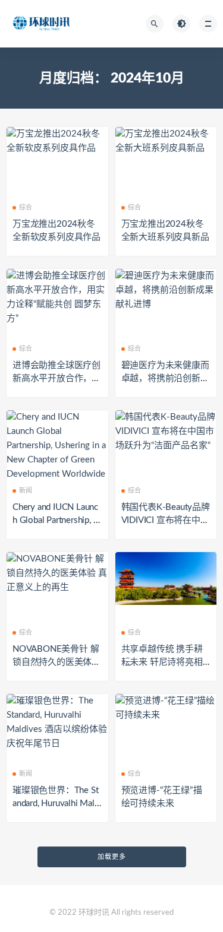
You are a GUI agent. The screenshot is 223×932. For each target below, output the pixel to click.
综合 (25, 207)
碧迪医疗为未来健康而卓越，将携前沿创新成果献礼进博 (165, 378)
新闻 (25, 490)
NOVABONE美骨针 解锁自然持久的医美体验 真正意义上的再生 (56, 662)
